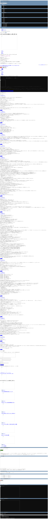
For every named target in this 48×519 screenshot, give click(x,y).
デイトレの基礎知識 (4, 12)
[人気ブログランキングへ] (1, 480)
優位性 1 (4, 9)
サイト (1, 360)
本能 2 (3, 6)
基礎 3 (3, 14)
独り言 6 (4, 21)
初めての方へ (3, 4)
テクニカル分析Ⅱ (5, 24)
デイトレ (1, 70)
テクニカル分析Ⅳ (5, 25)
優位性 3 (4, 10)
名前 (1, 358)
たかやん (2, 111)
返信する (1, 110)
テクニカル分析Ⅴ (5, 26)
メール (1, 359)
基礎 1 (3, 13)
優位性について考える (4, 8)
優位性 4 (4, 11)
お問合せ (3, 515)
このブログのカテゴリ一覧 (3, 472)
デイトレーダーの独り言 (4, 17)
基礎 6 (3, 16)
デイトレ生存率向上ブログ (42, 64)
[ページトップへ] (0, 483)
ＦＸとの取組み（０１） (4, 475)
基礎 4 (3, 15)
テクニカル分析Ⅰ (5, 23)
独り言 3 (4, 19)
